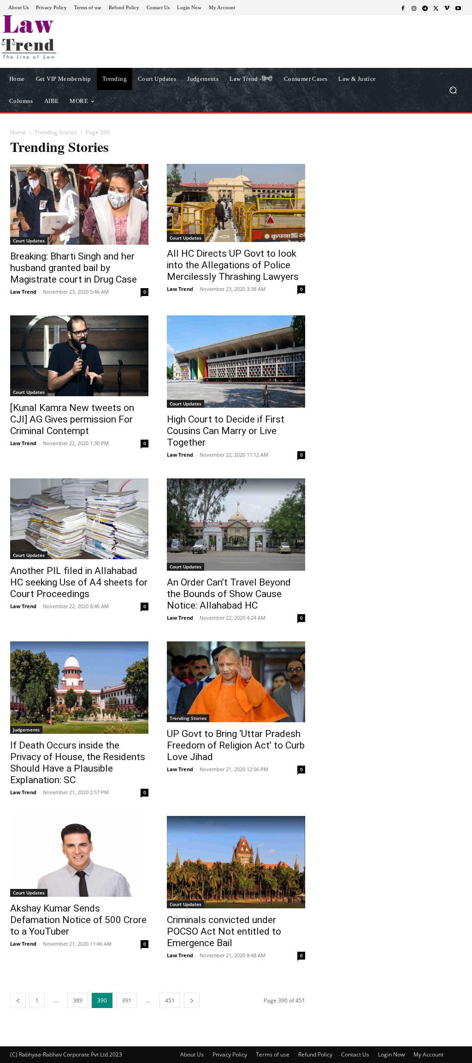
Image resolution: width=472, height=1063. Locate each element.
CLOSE (365, 58)
